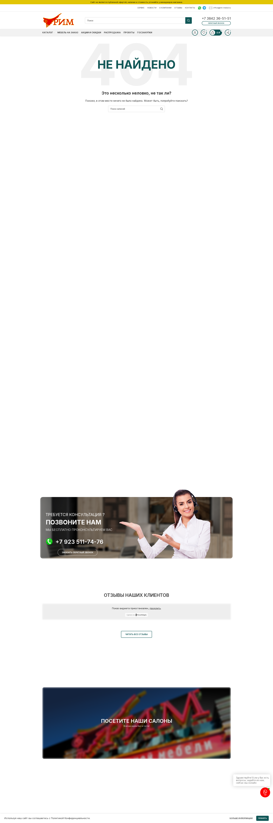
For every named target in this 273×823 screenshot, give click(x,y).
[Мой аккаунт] (195, 32)
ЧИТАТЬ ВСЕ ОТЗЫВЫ (136, 634)
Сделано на (131, 615)
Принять (262, 818)
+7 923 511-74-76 (79, 542)
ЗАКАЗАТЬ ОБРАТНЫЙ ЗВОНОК (77, 552)
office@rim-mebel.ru (222, 8)
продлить (155, 608)
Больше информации (241, 818)
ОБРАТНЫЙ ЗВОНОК (216, 23)
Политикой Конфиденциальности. (70, 818)
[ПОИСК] (188, 20)
